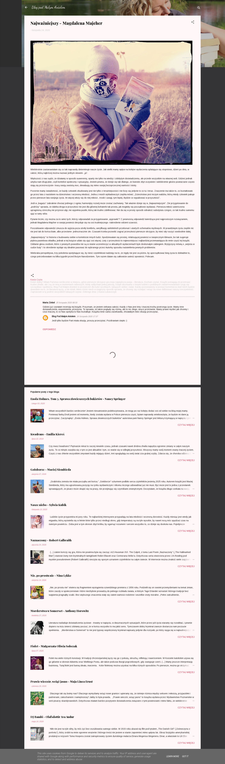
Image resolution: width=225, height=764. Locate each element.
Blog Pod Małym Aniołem (63, 316)
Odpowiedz (49, 329)
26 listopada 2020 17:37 (87, 316)
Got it (185, 756)
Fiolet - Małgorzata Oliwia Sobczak (53, 646)
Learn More (172, 756)
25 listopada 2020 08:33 (66, 302)
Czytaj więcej (186, 425)
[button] (193, 22)
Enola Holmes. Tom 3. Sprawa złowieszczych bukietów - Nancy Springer (78, 399)
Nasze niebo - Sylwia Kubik (48, 505)
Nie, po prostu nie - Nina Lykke (50, 575)
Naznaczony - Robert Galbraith (50, 540)
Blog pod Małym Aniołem (48, 7)
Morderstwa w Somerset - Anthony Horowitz (59, 611)
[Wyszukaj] (199, 8)
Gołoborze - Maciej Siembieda (50, 469)
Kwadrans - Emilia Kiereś (47, 434)
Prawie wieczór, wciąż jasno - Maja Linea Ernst (61, 681)
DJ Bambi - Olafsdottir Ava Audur (52, 717)
